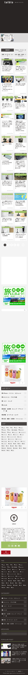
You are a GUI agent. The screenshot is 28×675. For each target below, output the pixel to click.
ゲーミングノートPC (12, 574)
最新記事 (8, 50)
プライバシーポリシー (11, 671)
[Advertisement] (14, 18)
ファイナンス (11, 439)
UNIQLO (4, 432)
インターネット (23, 432)
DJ (12, 427)
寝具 (3, 583)
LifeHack (4, 430)
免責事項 (19, 671)
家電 (24, 443)
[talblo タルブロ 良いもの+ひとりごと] (14, 3)
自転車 (4, 450)
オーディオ (5, 434)
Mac (9, 430)
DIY (8, 427)
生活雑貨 (15, 448)
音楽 (8, 450)
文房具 (12, 583)
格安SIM (4, 448)
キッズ (22, 434)
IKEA (16, 427)
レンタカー (5, 443)
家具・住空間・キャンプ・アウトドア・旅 (14, 410)
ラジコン (23, 441)
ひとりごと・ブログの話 (14, 397)
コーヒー (20, 574)
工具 (8, 583)
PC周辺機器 (15, 430)
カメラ (10, 434)
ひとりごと (15, 432)
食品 (13, 450)
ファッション (19, 439)
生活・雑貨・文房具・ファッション (20, 55)
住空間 (10, 443)
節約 (25, 448)
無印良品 (10, 448)
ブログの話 (5, 441)
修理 (15, 443)
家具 (19, 443)
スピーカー (5, 439)
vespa (10, 432)
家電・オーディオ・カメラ (7, 55)
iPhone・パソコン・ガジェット (20, 50)
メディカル (11, 441)
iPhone (21, 427)
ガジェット (16, 434)
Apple (4, 427)
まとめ (14, 405)
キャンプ (4, 574)
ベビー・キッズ (14, 401)
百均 (21, 448)
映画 (20, 583)
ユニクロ (17, 441)
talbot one (21, 430)
